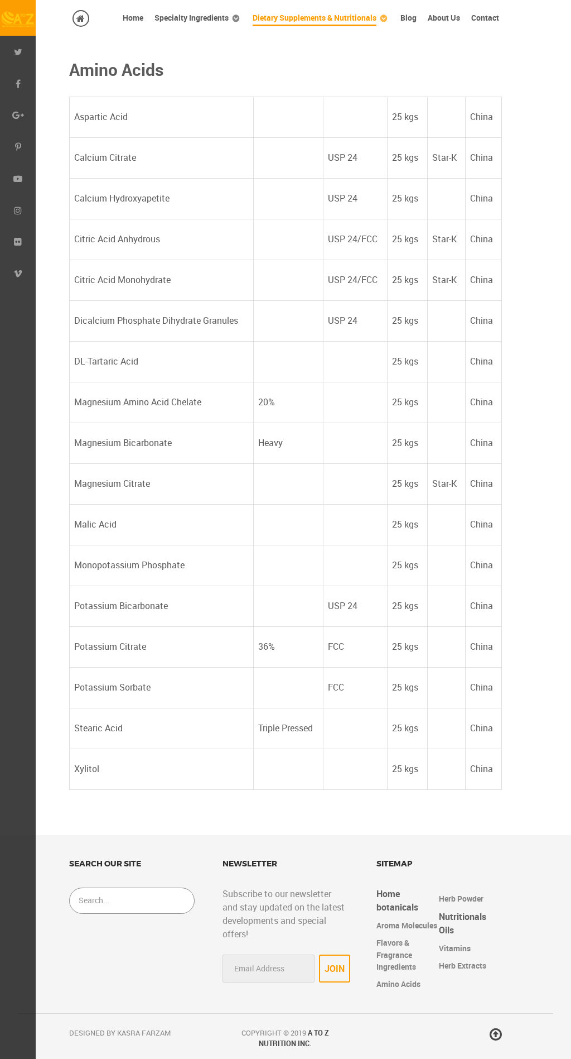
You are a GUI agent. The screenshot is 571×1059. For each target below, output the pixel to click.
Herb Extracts (462, 966)
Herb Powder (461, 899)
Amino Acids (398, 984)
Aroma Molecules (406, 926)
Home (388, 894)
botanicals (397, 907)
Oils (446, 930)
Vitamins (455, 948)
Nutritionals (462, 917)
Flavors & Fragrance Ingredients (396, 955)
